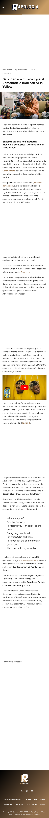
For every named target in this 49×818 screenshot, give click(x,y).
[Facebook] (16, 791)
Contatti (27, 800)
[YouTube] (32, 791)
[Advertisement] (24, 43)
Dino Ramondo (8, 70)
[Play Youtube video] (24, 387)
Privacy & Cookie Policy (14, 805)
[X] (21, 791)
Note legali (39, 800)
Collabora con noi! (36, 805)
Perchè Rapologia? (13, 800)
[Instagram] (26, 791)
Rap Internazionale (21, 70)
